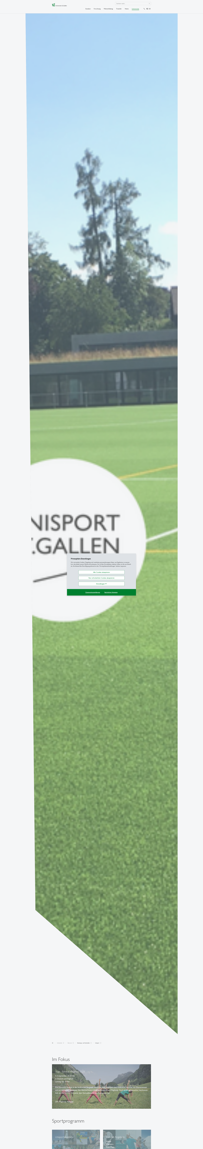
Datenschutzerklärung (92, 592)
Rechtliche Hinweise (111, 592)
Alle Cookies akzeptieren (101, 572)
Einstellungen (100, 584)
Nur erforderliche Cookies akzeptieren (101, 578)
